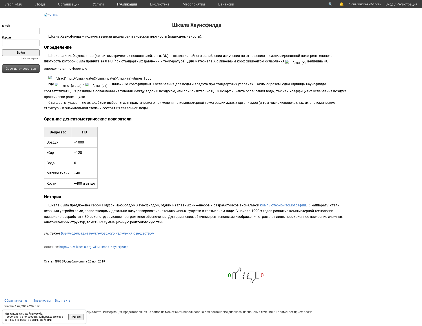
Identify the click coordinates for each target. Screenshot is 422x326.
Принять (76, 317)
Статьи (53, 14)
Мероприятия (194, 4)
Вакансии (226, 4)
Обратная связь (16, 300)
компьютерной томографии (283, 205)
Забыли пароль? (30, 58)
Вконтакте (62, 300)
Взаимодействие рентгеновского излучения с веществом (108, 233)
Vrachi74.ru (13, 4)
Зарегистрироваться (21, 68)
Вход (389, 4)
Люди (40, 4)
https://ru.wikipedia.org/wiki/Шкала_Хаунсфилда (93, 247)
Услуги (98, 4)
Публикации (127, 4)
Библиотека (159, 4)
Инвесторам (42, 300)
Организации (69, 4)
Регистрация (407, 4)
